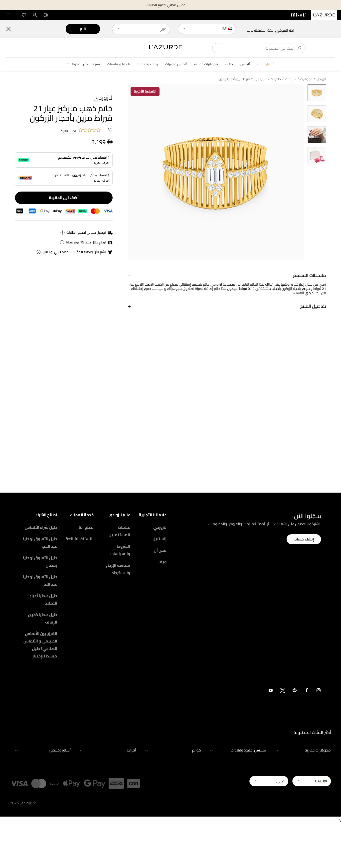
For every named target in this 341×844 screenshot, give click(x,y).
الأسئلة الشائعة (80, 538)
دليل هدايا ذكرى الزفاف (42, 618)
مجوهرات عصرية (206, 64)
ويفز (162, 561)
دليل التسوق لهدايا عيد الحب (40, 542)
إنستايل (160, 538)
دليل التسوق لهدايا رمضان (40, 561)
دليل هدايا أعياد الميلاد (43, 599)
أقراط (131, 750)
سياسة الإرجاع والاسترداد (117, 568)
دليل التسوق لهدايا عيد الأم (40, 580)
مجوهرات (306, 79)
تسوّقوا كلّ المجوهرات (83, 64)
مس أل (160, 550)
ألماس (245, 64)
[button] (227, 275)
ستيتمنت (290, 79)
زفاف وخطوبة (148, 64)
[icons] (318, 691)
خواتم (196, 750)
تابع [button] (83, 28)
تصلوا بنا (86, 527)
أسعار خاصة (265, 64)
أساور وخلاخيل (60, 750)
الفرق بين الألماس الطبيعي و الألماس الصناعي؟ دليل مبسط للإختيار (40, 645)
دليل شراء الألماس (41, 527)
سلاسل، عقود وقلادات (248, 750)
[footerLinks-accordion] (300, 750)
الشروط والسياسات (120, 549)
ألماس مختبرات (176, 64)
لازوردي (160, 527)
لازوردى (321, 79)
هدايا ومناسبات (118, 64)
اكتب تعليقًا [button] (67, 131)
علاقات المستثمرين (119, 531)
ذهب (229, 64)
